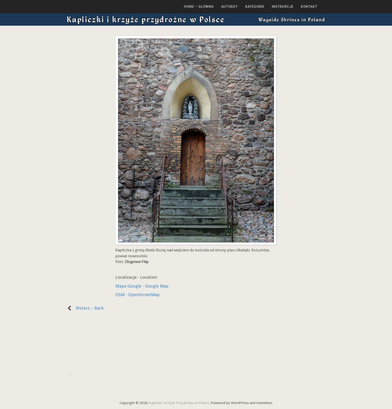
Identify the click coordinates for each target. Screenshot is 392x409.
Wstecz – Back (87, 308)
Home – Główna (198, 7)
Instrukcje (283, 7)
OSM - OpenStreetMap (137, 294)
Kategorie (254, 7)
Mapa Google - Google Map (142, 286)
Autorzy (229, 7)
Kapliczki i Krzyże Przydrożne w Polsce (179, 402)
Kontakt (309, 7)
